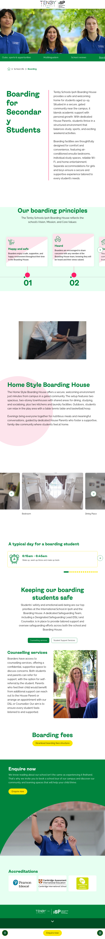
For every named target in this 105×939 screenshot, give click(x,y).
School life (19, 69)
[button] (66, 572)
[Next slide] (93, 494)
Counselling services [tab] (38, 640)
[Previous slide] (11, 494)
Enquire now (52, 933)
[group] (22, 883)
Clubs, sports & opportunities (16, 57)
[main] (52, 474)
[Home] (52, 4)
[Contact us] (5, 933)
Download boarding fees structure (52, 743)
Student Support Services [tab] (64, 640)
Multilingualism (51, 57)
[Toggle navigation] (100, 933)
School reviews (78, 57)
